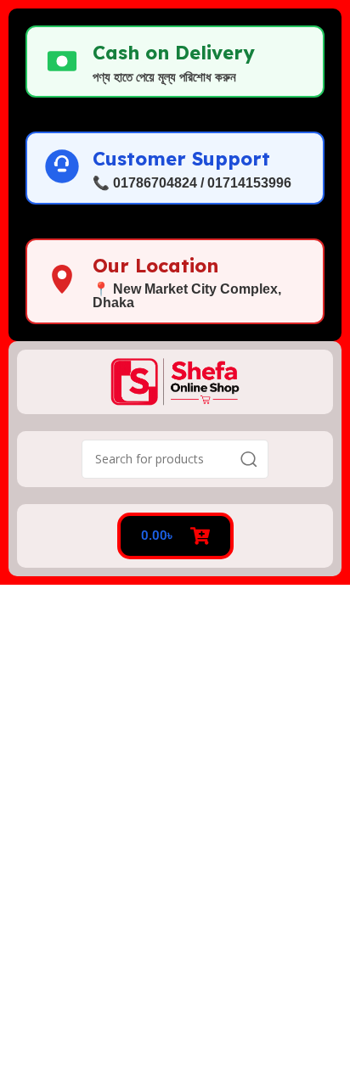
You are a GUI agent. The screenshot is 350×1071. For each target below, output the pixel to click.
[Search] (248, 459)
